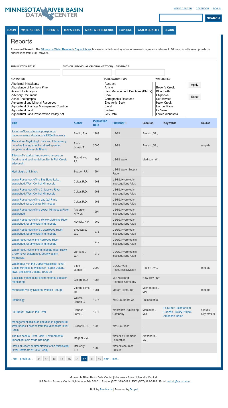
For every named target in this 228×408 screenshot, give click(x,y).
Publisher (118, 123)
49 (99, 359)
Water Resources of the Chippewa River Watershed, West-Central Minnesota (36, 191)
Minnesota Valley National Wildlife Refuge (37, 289)
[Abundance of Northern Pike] (56, 88)
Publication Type (115, 78)
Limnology (18, 299)
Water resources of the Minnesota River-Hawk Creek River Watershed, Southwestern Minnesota (39, 253)
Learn (169, 30)
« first (14, 359)
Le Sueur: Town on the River (29, 312)
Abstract (122, 66)
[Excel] (128, 107)
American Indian (173, 316)
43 (54, 359)
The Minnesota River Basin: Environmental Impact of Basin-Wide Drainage (37, 338)
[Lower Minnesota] (171, 114)
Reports (52, 30)
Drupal (134, 389)
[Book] (128, 95)
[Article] (128, 88)
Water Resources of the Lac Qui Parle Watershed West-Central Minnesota (34, 201)
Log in (217, 8)
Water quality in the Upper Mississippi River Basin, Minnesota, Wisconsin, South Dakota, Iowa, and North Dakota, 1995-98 (38, 267)
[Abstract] (128, 84)
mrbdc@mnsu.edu (178, 381)
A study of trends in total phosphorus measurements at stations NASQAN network (38, 133)
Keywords (18, 78)
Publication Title (23, 66)
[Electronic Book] (128, 103)
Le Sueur (168, 308)
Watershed (163, 78)
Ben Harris (106, 389)
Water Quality (148, 30)
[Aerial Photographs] (56, 99)
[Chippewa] (171, 95)
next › (107, 359)
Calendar (202, 8)
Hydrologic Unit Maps (25, 171)
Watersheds (30, 30)
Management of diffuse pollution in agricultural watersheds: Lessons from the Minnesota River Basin (40, 326)
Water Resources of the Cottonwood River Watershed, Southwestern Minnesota (37, 231)
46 (76, 359)
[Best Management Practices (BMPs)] (128, 91)
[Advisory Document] (56, 95)
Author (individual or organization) (88, 66)
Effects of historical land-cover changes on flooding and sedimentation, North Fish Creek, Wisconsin (39, 159)
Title (14, 123)
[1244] (171, 84)
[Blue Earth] (171, 91)
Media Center (183, 8)
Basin (11, 30)
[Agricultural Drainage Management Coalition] (56, 107)
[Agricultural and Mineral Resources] (56, 103)
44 (61, 359)
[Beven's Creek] (171, 88)
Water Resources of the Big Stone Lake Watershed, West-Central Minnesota (35, 181)
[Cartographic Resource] (128, 99)
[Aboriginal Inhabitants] (56, 84)
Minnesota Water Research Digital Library (66, 49)
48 (92, 359)
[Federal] (128, 110)
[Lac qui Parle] (171, 107)
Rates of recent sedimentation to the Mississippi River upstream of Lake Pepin (40, 348)
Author (78, 123)
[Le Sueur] (171, 110)
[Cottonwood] (171, 99)
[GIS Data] (128, 114)
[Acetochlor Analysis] (56, 91)
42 (46, 359)
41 (39, 359)
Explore (125, 30)
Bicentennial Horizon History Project (177, 310)
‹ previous (24, 359)
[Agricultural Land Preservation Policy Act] (56, 114)
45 (69, 359)
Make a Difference (99, 30)
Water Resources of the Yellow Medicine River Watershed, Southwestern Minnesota (40, 221)
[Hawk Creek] (171, 103)
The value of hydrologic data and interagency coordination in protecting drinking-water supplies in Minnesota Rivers (39, 145)
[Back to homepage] (44, 20)
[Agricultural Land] (56, 110)
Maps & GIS (72, 30)
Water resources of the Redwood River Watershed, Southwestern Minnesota (35, 241)
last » (115, 359)
